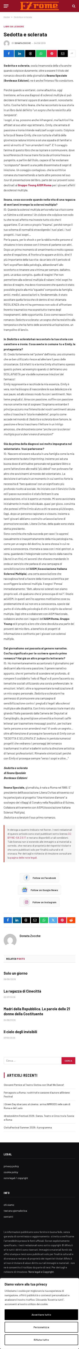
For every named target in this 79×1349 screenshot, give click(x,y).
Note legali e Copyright (41, 1271)
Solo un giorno (16, 973)
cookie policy (11, 1172)
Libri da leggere (14, 26)
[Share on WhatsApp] (41, 53)
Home (7, 17)
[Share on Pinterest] (52, 53)
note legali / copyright (16, 1178)
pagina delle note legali (23, 857)
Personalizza (41, 1327)
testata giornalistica (15, 1210)
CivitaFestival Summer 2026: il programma (28, 1127)
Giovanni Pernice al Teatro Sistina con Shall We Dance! (34, 1084)
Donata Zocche (23, 43)
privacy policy (11, 1166)
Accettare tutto (41, 1314)
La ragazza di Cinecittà (22, 991)
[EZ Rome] (39, 6)
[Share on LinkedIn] (20, 53)
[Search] (73, 6)
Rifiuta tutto (41, 1339)
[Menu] (6, 6)
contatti (8, 1216)
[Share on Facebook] (9, 53)
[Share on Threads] (30, 53)
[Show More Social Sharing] (71, 53)
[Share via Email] (63, 53)
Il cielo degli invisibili (20, 1031)
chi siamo (9, 1204)
